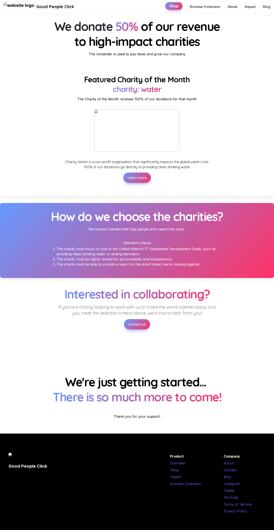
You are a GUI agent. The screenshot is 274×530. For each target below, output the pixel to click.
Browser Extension (205, 7)
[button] (19, 7)
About (232, 7)
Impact (250, 7)
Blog (266, 7)
